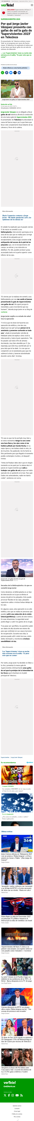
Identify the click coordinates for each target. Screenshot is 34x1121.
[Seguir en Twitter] (5, 1095)
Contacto (17, 1108)
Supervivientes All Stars (23, 1)
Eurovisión (31, 1)
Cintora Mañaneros (15, 1)
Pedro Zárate (5, 923)
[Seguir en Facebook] (9, 1095)
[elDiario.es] (9, 1087)
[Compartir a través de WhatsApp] (2, 72)
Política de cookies (17, 1114)
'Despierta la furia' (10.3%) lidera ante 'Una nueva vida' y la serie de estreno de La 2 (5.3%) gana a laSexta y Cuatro (16, 1070)
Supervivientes (5, 757)
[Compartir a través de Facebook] (6, 72)
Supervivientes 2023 (10, 19)
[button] (32, 5)
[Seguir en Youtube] (17, 1095)
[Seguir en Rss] (21, 1095)
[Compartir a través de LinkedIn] (19, 72)
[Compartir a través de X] (15, 72)
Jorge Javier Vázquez (16, 757)
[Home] (7, 5)
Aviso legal (17, 1111)
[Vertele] (10, 1082)
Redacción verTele (6, 104)
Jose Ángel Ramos (6, 983)
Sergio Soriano (5, 862)
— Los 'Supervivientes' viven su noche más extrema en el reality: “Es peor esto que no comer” (16, 55)
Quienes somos (17, 1106)
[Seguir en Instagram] (13, 1095)
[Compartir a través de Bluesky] (11, 72)
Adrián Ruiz (4, 892)
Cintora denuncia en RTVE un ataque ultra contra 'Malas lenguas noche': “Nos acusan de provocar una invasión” (16, 1009)
